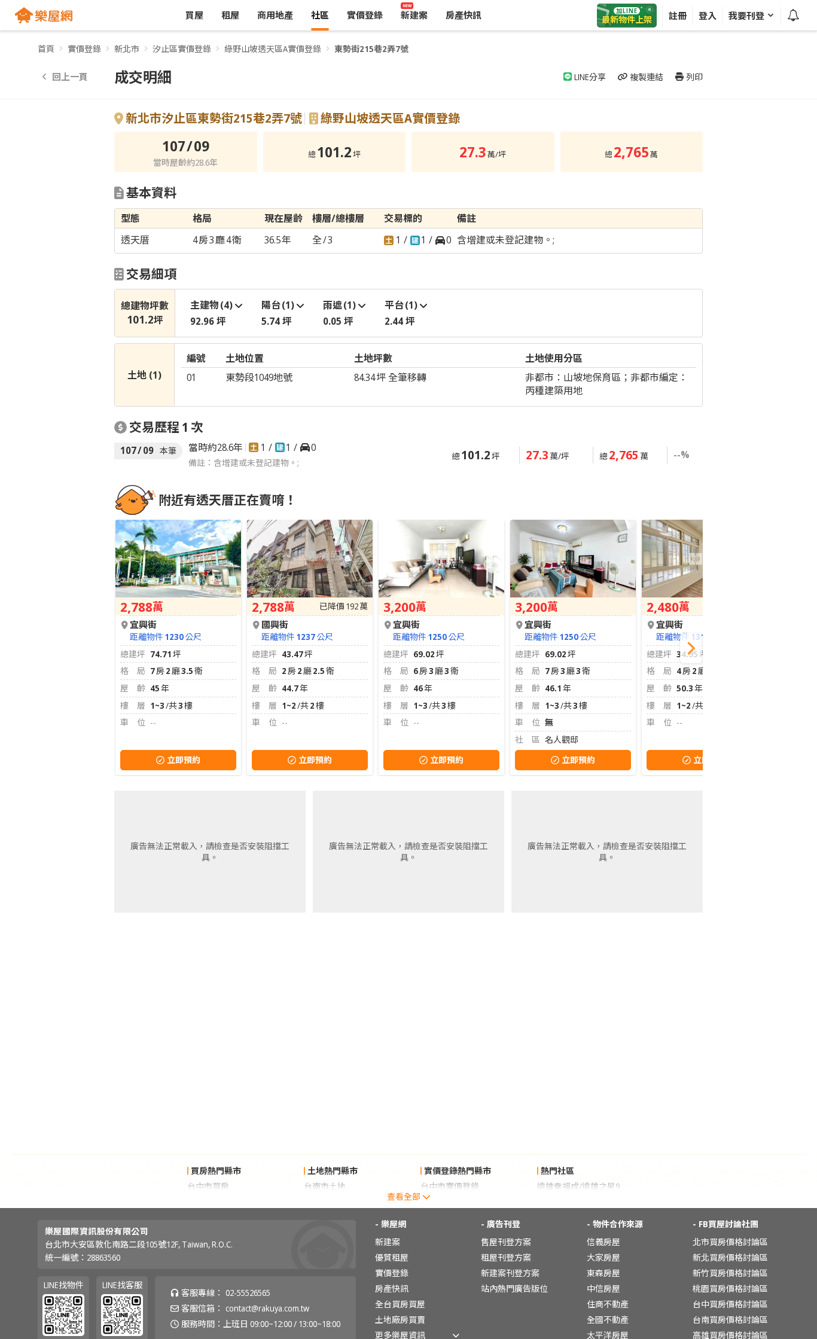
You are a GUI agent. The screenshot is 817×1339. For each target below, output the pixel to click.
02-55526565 (247, 1292)
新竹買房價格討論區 (730, 1273)
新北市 (126, 48)
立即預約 (183, 759)
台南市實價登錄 (449, 1201)
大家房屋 (603, 1257)
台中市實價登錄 (449, 1186)
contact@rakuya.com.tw (267, 1308)
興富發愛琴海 (562, 1201)
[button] (691, 648)
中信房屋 (603, 1288)
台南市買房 (208, 1201)
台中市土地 (325, 1201)
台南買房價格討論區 (730, 1319)
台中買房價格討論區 (730, 1304)
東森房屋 (603, 1273)
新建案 (387, 1242)
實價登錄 (84, 48)
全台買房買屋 (400, 1304)
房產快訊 (391, 1288)
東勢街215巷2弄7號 (371, 48)
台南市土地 (325, 1186)
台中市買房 (208, 1186)
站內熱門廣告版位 (514, 1288)
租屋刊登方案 (506, 1257)
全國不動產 (608, 1319)
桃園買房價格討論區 (730, 1288)
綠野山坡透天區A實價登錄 (272, 48)
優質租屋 (391, 1257)
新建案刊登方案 (510, 1273)
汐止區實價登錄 (182, 48)
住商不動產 (608, 1304)
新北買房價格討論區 (730, 1257)
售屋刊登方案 (506, 1242)
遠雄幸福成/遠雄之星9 (578, 1186)
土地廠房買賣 (400, 1319)
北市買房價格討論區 (730, 1242)
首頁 (46, 48)
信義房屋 (603, 1242)
